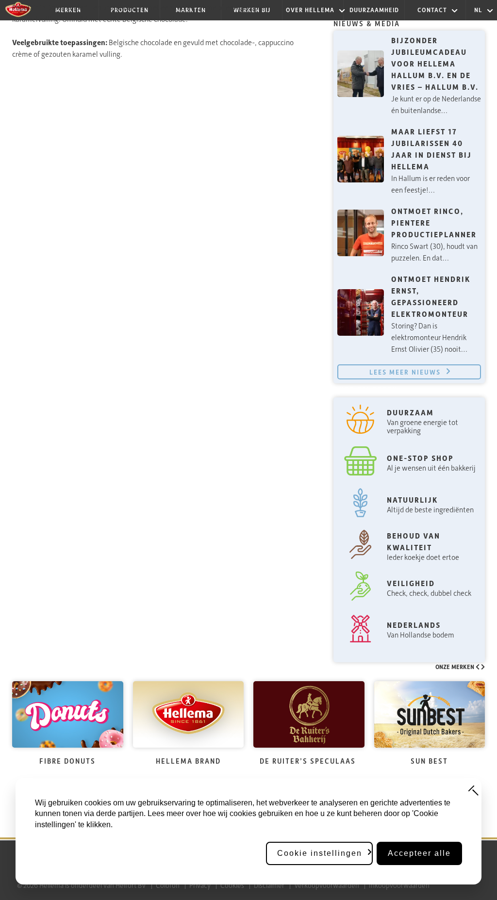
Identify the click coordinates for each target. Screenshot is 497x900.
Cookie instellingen (319, 853)
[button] (478, 667)
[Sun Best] (429, 714)
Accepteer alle (419, 853)
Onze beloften (365, 389)
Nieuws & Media (366, 23)
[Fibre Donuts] (67, 714)
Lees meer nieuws (405, 372)
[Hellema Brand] (188, 714)
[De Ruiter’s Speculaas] (308, 714)
